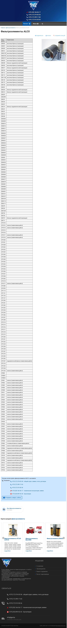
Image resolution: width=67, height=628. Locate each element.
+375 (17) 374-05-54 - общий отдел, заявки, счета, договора (33, 14)
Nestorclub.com (60, 625)
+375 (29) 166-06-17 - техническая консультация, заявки (33, 12)
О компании (39, 566)
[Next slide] (62, 538)
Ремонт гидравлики (41, 571)
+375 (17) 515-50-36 (33, 19)
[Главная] (33, 10)
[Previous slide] (3, 538)
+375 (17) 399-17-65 (33, 17)
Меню (34, 23)
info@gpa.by (11, 617)
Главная (3, 27)
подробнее (7, 551)
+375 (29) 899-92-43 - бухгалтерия (21, 494)
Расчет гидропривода (42, 574)
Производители (40, 569)
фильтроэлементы (10, 27)
